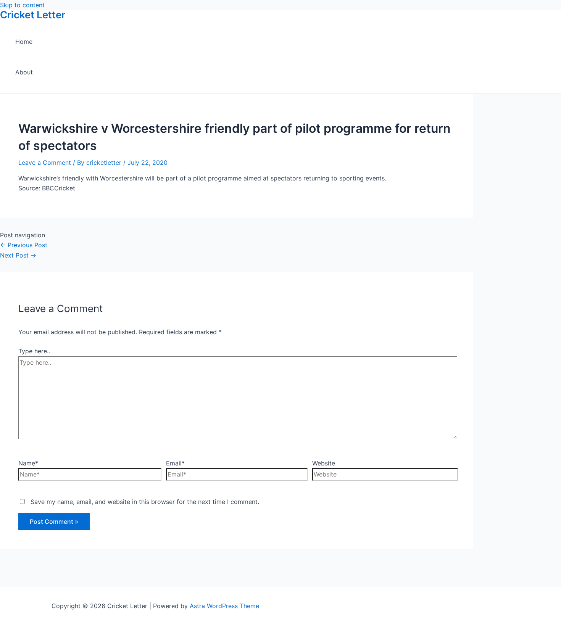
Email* (175, 463)
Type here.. (34, 351)
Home (23, 41)
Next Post (18, 255)
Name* (28, 463)
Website (323, 463)
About (24, 72)
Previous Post (23, 245)
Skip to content (22, 5)
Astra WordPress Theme (224, 606)
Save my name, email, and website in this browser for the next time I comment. (145, 501)
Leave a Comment (44, 162)
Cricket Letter (32, 15)
